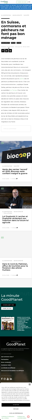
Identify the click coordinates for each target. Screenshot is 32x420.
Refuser (16, 409)
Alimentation (6, 15)
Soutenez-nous (6, 365)
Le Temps (13, 90)
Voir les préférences (16, 413)
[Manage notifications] (28, 416)
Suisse (19, 42)
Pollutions (8, 213)
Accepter (16, 404)
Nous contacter (6, 362)
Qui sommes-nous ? (7, 356)
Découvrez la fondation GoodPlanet (12, 370)
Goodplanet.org (8, 305)
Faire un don (22, 2)
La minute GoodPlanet (8, 368)
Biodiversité (17, 15)
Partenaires (5, 359)
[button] (29, 384)
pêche (22, 78)
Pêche (13, 42)
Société (26, 15)
